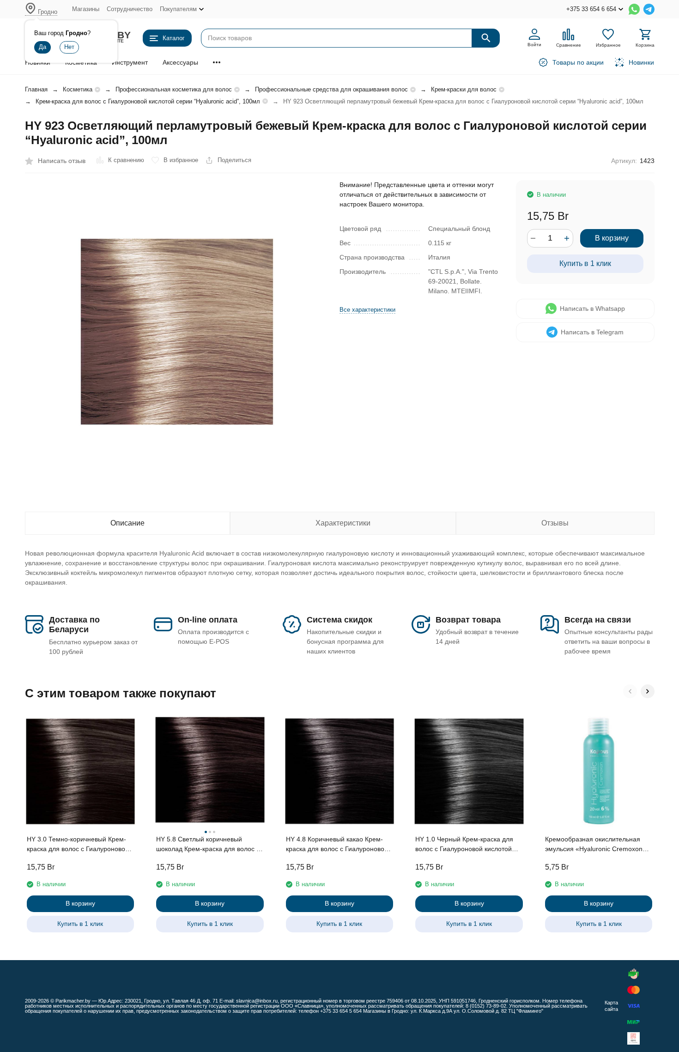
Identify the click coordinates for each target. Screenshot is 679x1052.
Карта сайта (611, 1005)
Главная (36, 89)
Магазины (85, 9)
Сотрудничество (129, 9)
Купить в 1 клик (585, 263)
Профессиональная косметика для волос (173, 89)
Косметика (77, 89)
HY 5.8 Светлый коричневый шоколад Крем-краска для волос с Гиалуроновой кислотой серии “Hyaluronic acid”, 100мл (208, 844)
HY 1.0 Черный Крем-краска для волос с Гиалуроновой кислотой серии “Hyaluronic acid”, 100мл (464, 844)
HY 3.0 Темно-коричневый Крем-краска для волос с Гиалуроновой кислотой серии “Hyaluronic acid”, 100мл (78, 844)
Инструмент (130, 62)
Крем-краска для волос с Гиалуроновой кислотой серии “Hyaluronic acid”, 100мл (148, 101)
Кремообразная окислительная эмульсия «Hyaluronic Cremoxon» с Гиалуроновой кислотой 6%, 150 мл (598, 844)
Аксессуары (180, 62)
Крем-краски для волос (464, 89)
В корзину (612, 238)
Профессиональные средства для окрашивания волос (331, 89)
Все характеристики (367, 309)
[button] (630, 691)
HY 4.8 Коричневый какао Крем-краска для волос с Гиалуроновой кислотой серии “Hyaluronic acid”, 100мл (337, 844)
